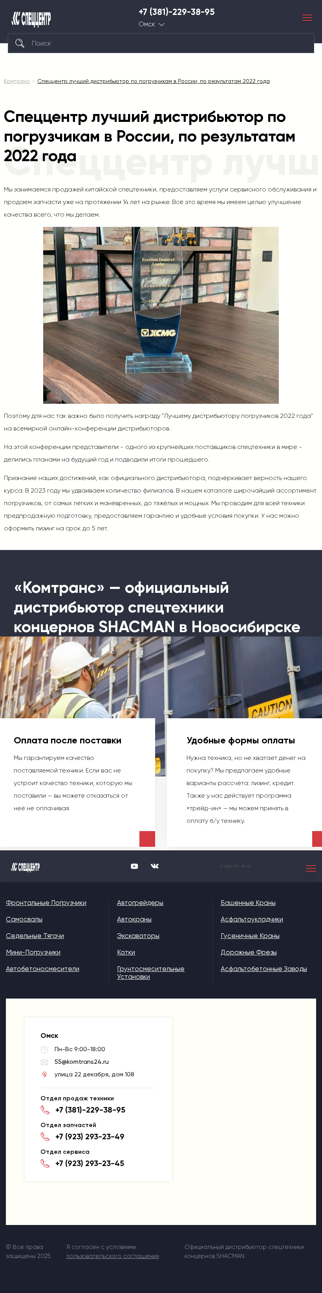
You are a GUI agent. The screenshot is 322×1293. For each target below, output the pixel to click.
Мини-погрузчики (33, 952)
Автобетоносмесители (42, 969)
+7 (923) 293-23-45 (89, 1163)
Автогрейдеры (140, 903)
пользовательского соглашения (112, 1256)
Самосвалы (24, 919)
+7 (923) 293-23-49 (89, 1136)
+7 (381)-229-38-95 (177, 12)
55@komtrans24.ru (82, 1061)
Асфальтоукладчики (252, 919)
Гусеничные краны (250, 936)
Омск (147, 24)
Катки (126, 952)
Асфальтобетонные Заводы (264, 969)
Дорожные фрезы (249, 952)
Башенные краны (248, 903)
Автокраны (134, 919)
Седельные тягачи (35, 936)
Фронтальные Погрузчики (46, 903)
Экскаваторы (138, 936)
